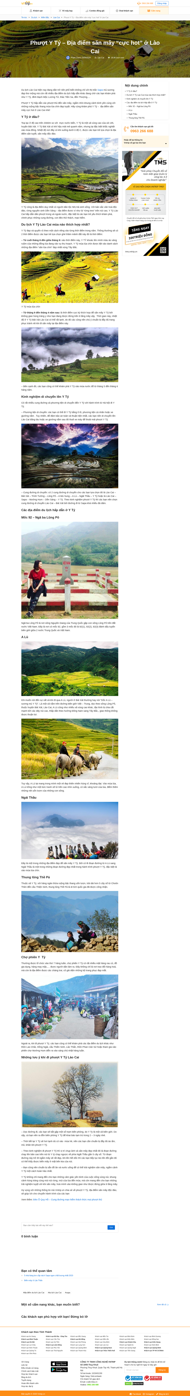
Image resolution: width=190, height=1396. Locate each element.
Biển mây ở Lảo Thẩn (33, 1280)
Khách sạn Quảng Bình (78, 1348)
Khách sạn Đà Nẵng (77, 1339)
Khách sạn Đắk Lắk (102, 1339)
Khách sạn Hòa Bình (102, 1342)
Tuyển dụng (26, 1380)
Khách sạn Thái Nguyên (54, 1350)
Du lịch (34, 17)
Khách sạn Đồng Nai (151, 1339)
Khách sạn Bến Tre (101, 1336)
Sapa (100, 89)
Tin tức (24, 17)
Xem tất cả (162, 1304)
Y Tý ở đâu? (132, 91)
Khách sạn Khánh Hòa (128, 1342)
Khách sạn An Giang (28, 1336)
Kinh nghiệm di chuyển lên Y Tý (140, 99)
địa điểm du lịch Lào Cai (34, 1293)
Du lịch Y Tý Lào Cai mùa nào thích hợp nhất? (146, 95)
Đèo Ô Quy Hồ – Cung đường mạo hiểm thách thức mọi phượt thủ (67, 1199)
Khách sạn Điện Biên (127, 1339)
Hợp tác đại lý (27, 1386)
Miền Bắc (45, 17)
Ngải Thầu (132, 114)
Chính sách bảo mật (29, 1371)
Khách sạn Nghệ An (127, 1345)
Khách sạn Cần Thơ (53, 1339)
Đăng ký (162, 1370)
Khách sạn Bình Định (127, 1336)
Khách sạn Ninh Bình (151, 1345)
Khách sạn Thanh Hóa (78, 1350)
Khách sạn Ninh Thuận (29, 1348)
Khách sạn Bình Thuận (29, 1339)
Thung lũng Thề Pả (136, 118)
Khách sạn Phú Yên (53, 1348)
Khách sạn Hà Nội (28, 1342)
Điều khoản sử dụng (29, 1368)
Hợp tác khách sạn (29, 1374)
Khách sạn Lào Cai (101, 1345)
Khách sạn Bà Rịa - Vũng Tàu (56, 1336)
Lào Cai (56, 17)
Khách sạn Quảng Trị (28, 1350)
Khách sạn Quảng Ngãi (128, 1348)
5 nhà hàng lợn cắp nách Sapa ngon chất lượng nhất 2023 (48, 1275)
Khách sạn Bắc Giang (78, 1336)
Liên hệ (24, 1365)
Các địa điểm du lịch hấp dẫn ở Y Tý (142, 103)
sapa (68, 1293)
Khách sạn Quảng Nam (103, 1348)
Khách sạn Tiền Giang (127, 1350)
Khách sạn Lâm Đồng (54, 1345)
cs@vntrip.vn (91, 1382)
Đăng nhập (162, 3)
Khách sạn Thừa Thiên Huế (105, 1350)
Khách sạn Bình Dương (152, 1336)
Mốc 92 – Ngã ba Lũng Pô (139, 106)
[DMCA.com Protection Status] (134, 1383)
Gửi (111, 1227)
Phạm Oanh (76, 57)
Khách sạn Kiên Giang (152, 1342)
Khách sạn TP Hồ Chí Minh (154, 1350)
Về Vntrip (25, 1362)
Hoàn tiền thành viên (30, 1383)
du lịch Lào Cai (55, 1293)
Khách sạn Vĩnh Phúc (28, 1353)
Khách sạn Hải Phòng (78, 1342)
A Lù (130, 110)
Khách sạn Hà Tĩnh (52, 1342)
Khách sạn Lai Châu (28, 1345)
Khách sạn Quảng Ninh (152, 1348)
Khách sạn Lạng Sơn (77, 1345)
